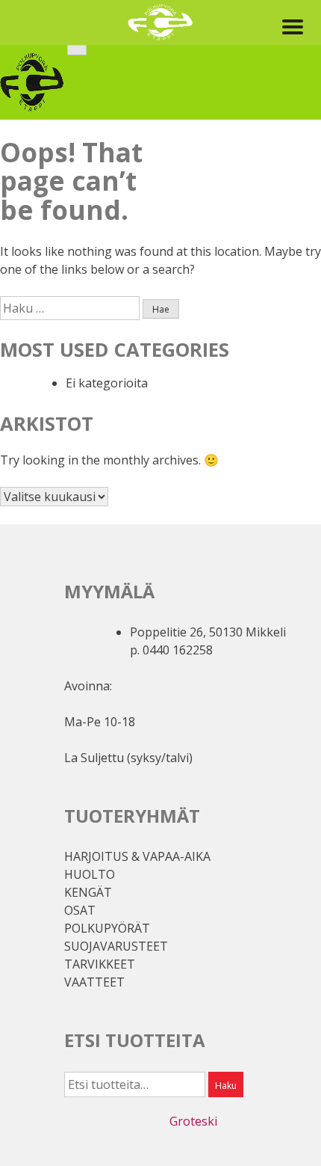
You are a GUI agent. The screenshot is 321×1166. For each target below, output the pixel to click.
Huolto (89, 874)
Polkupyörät (107, 928)
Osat (80, 910)
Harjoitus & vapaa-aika (137, 856)
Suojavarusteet (116, 946)
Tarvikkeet (99, 964)
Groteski (193, 1121)
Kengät (88, 892)
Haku (226, 1085)
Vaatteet (94, 982)
